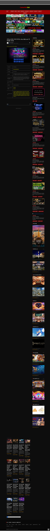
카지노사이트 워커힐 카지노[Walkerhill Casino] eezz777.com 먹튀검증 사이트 (27, 448)
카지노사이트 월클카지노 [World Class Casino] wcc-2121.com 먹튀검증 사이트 (21, 486)
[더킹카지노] (38, 213)
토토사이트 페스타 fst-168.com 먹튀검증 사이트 (21, 504)
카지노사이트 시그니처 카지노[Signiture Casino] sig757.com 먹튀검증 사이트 (9, 468)
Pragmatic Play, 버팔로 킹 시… (36, 311)
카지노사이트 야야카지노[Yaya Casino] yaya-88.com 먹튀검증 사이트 (21, 447)
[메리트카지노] (38, 201)
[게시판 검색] (29, 438)
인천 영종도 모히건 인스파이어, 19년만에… (37, 270)
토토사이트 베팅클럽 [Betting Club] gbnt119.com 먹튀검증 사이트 (9, 505)
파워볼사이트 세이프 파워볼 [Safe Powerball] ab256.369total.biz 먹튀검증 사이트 (27, 486)
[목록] (29, 42)
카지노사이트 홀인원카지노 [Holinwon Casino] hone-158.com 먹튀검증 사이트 (27, 468)
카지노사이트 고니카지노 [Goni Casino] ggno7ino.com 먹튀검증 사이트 (15, 467)
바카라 (19, 11)
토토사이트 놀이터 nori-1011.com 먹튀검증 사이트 (15, 504)
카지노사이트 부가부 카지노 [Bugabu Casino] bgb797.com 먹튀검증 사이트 (21, 467)
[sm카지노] (38, 186)
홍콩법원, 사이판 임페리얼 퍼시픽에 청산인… (37, 296)
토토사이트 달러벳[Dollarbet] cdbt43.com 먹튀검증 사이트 (9, 486)
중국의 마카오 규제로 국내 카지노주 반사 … (37, 259)
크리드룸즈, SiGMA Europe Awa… (36, 348)
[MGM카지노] (38, 122)
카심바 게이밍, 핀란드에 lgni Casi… (36, 337)
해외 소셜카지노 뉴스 (36, 404)
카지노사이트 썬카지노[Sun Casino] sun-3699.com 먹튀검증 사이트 (15, 447)
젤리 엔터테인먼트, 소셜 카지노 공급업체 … (37, 414)
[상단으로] (48, 529)
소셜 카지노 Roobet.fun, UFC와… (36, 426)
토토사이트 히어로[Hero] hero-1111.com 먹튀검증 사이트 (15, 486)
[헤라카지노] (38, 75)
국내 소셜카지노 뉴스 (36, 378)
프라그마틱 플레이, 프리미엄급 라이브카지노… (37, 322)
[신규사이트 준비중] (38, 92)
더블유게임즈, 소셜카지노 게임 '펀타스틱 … (37, 400)
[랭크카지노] (38, 59)
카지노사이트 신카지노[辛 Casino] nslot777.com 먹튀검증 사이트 (9, 447)
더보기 (43, 300)
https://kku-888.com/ (16, 69)
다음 (18, 516)
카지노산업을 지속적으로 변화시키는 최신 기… (37, 374)
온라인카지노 (22, 11)
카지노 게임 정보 (35, 352)
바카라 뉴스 (34, 300)
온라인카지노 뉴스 (35, 326)
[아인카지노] (38, 137)
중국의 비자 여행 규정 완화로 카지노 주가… (37, 285)
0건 (9, 43)
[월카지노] (38, 106)
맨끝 (20, 516)
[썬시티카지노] (38, 43)
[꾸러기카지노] (18, 55)
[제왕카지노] (38, 153)
